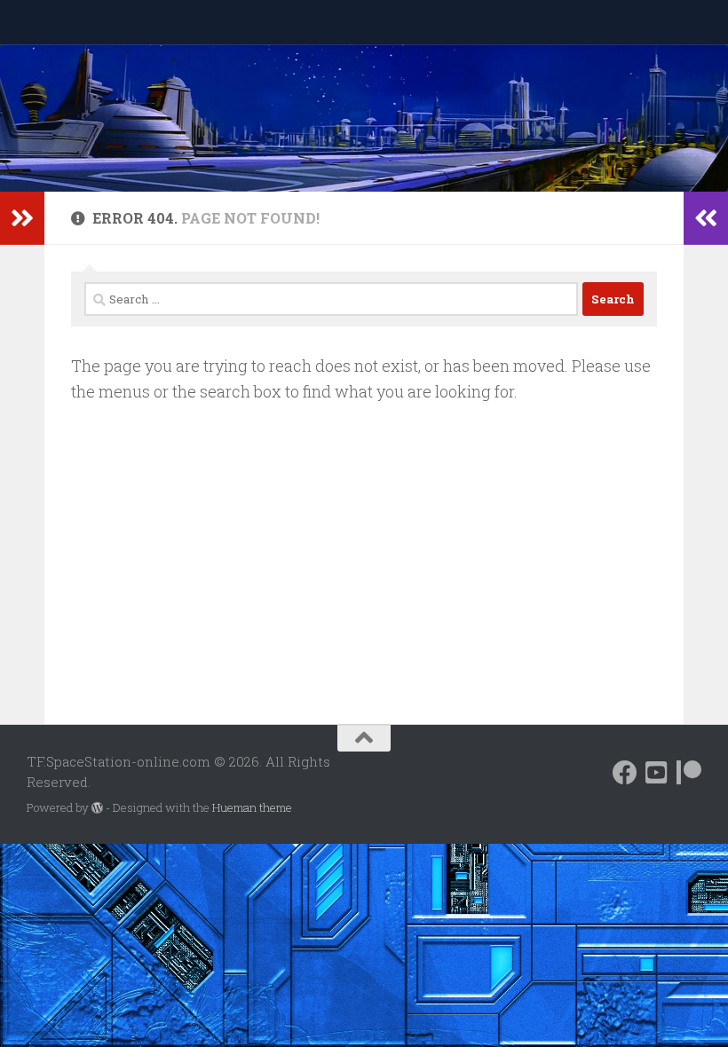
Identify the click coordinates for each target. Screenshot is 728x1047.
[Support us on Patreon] (689, 772)
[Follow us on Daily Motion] (657, 772)
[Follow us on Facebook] (625, 772)
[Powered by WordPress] (97, 808)
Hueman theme (252, 807)
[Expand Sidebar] (22, 218)
